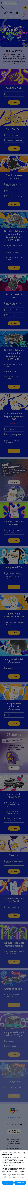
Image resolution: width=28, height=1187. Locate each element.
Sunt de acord (20, 1182)
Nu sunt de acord (8, 1182)
